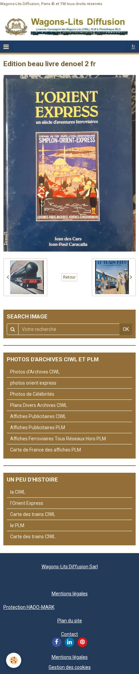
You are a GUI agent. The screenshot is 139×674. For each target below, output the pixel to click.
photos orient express (33, 383)
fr (133, 46)
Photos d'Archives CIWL (35, 371)
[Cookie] (13, 660)
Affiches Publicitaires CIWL (38, 416)
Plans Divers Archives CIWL (38, 405)
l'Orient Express (26, 503)
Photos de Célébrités (32, 394)
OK (126, 329)
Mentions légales (70, 593)
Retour (69, 277)
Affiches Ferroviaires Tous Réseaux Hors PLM (58, 438)
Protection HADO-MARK (28, 607)
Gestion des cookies (70, 667)
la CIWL (17, 492)
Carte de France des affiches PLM (45, 449)
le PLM (17, 525)
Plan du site (69, 620)
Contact (69, 634)
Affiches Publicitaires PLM (37, 427)
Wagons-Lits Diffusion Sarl (69, 566)
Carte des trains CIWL (32, 514)
